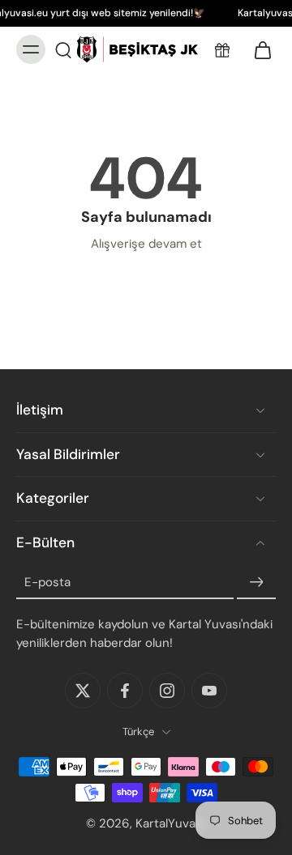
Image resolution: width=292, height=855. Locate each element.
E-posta (47, 582)
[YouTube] (209, 690)
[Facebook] (125, 690)
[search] (63, 49)
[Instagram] (167, 690)
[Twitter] (83, 690)
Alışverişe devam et (146, 244)
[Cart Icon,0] (258, 49)
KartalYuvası (169, 823)
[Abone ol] (256, 582)
